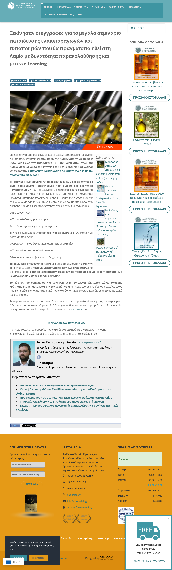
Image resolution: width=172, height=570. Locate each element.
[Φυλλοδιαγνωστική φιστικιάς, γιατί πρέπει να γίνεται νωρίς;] (100, 241)
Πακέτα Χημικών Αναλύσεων (148, 561)
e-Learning (77, 309)
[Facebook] (39, 357)
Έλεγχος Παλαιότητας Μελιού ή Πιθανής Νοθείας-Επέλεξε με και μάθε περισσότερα (146, 197)
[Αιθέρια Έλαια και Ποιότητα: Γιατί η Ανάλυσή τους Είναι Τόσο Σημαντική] (100, 188)
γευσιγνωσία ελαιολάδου (23, 85)
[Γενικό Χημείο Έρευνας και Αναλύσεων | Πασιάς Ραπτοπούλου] (21, 5)
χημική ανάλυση (18, 81)
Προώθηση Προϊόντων (40, 81)
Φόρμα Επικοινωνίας (79, 507)
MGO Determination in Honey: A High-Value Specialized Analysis (57, 385)
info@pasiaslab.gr (77, 501)
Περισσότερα (38, 558)
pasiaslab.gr (74, 494)
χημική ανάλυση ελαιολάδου (87, 81)
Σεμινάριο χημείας (62, 81)
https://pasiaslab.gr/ (89, 342)
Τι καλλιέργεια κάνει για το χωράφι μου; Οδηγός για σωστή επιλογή (62, 401)
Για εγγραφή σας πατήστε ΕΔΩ (65, 323)
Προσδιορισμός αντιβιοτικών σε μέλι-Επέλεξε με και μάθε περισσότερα (146, 86)
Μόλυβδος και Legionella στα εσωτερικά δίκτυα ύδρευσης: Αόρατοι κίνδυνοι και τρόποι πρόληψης (108, 222)
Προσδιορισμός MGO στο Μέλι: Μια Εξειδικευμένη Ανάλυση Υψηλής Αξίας (66, 397)
